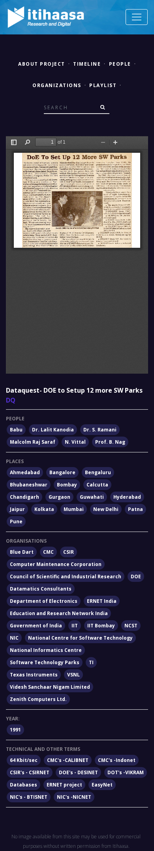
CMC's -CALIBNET (67, 760)
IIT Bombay (101, 625)
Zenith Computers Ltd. (38, 699)
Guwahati (92, 497)
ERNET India (101, 601)
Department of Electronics (43, 601)
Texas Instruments (34, 674)
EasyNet (102, 784)
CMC (48, 552)
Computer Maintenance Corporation (55, 564)
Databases (23, 784)
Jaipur (17, 509)
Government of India (36, 625)
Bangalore (62, 472)
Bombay (67, 484)
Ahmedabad (25, 472)
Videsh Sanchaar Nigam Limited (50, 687)
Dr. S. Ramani (99, 429)
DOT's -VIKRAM (125, 772)
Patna (135, 509)
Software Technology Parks (44, 662)
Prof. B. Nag (110, 442)
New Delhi (105, 509)
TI (91, 662)
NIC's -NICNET (74, 797)
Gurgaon (59, 497)
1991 (15, 729)
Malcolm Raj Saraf (32, 442)
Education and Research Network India (59, 613)
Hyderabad (127, 497)
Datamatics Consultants (40, 588)
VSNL (73, 674)
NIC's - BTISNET (28, 797)
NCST (130, 625)
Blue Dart (22, 552)
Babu (16, 429)
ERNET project (64, 784)
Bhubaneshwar (28, 484)
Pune (16, 521)
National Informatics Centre (46, 650)
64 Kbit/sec (24, 760)
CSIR (68, 552)
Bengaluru (98, 472)
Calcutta (97, 484)
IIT (74, 625)
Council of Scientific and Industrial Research (65, 576)
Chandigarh (24, 497)
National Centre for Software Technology (80, 637)
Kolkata (44, 509)
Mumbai (74, 509)
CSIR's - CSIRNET (29, 772)
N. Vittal (75, 442)
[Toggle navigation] (137, 17)
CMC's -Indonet (116, 760)
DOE (136, 576)
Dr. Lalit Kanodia (53, 429)
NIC (14, 637)
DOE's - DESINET (78, 772)
